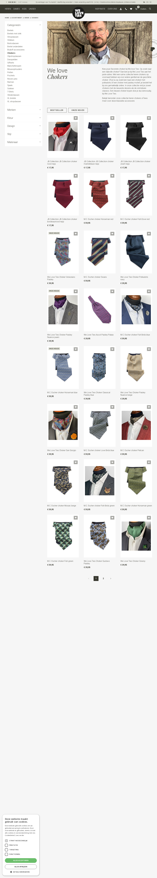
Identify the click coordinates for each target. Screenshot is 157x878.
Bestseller (56, 110)
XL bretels (11, 98)
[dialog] (20, 845)
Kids (24, 9)
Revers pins (12, 79)
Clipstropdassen (14, 56)
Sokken (10, 88)
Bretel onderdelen (15, 46)
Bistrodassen (13, 43)
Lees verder (19, 835)
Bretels (10, 30)
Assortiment (17, 17)
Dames (16, 9)
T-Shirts (10, 92)
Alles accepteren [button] (20, 860)
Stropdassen (12, 37)
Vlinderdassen (13, 95)
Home (7, 17)
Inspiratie (100, 9)
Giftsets (10, 63)
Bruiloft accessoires (16, 50)
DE (150, 2)
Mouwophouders (14, 69)
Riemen (10, 82)
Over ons (112, 9)
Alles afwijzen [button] (20, 867)
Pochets (11, 76)
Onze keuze (78, 110)
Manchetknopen (14, 66)
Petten (10, 72)
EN (147, 2)
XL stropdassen (14, 101)
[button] (150, 9)
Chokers (35, 17)
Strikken (10, 40)
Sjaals (10, 85)
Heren (8, 9)
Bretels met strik (14, 34)
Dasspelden (12, 59)
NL (144, 2)
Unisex (32, 9)
